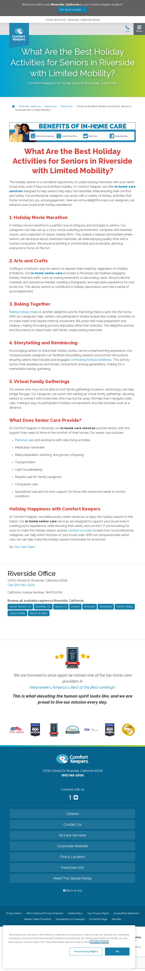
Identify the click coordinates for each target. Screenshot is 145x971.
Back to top (74, 890)
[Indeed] (70, 798)
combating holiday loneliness (91, 360)
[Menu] (139, 29)
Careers (72, 814)
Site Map (116, 919)
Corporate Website (72, 846)
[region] (69, 946)
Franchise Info (72, 868)
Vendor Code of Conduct (37, 919)
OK (117, 951)
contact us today (80, 530)
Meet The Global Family (72, 878)
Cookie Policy (75, 913)
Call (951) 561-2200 (21, 585)
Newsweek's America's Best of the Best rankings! (72, 687)
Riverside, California (30, 106)
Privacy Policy (14, 913)
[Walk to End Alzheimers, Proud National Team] (91, 730)
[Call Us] (127, 30)
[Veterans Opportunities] (16, 733)
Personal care (24, 440)
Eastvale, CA (43, 606)
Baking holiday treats (24, 312)
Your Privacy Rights (98, 913)
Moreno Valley (124, 606)
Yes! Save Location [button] (70, 9)
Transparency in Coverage (70, 919)
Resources (51, 106)
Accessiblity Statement (126, 913)
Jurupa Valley (17, 613)
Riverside (89, 606)
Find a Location (72, 857)
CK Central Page (98, 919)
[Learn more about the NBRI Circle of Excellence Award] (128, 735)
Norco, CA (61, 606)
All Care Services (72, 835)
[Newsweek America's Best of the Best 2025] (54, 735)
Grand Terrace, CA (20, 606)
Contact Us (72, 824)
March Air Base (39, 613)
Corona (75, 606)
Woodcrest (105, 606)
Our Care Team (24, 547)
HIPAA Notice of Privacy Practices (44, 913)
